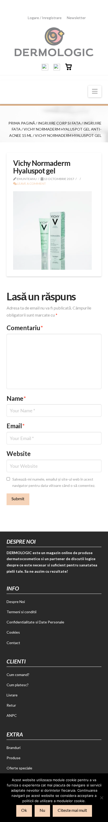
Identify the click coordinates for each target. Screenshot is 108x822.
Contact (13, 642)
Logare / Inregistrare (45, 17)
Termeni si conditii (21, 612)
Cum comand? (18, 674)
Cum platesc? (18, 685)
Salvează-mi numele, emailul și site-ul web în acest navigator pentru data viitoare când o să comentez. (53, 482)
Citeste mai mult (72, 810)
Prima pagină (21, 123)
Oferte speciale (19, 768)
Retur (11, 705)
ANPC (12, 715)
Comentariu (25, 327)
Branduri (13, 747)
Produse (13, 758)
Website (19, 453)
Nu (42, 810)
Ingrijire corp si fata (59, 123)
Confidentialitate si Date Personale (35, 622)
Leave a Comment (31, 183)
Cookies (13, 632)
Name (16, 398)
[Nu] (101, 797)
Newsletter (76, 17)
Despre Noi (16, 601)
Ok (24, 810)
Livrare (12, 695)
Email (16, 426)
